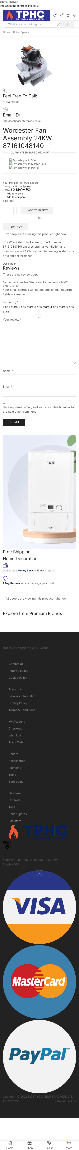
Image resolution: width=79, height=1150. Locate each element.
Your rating (10, 302)
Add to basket (38, 210)
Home (6, 32)
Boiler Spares (21, 32)
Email (7, 386)
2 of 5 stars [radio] (26, 307)
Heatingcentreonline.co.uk (36, 1101)
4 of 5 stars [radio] (58, 307)
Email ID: (11, 114)
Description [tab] (9, 263)
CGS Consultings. (15, 1106)
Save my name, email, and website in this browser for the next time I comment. (39, 409)
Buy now (17, 226)
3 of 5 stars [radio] (41, 307)
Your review (12, 319)
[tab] (39, 264)
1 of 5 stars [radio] (10, 307)
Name (8, 371)
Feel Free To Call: (20, 95)
